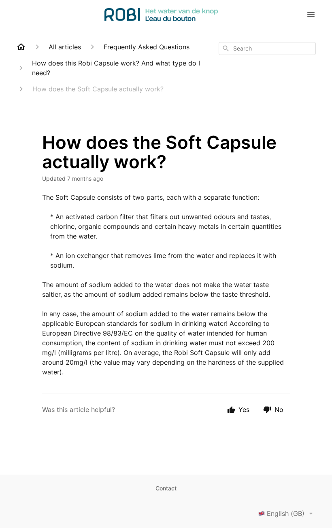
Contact (166, 488)
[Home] (21, 47)
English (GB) (285, 513)
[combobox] (267, 48)
